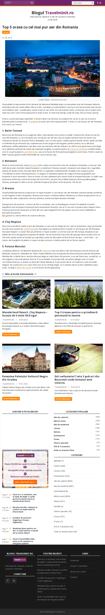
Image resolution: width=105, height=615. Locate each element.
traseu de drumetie (78, 149)
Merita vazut (60, 421)
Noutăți (57, 506)
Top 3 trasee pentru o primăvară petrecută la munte (76, 314)
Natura (57, 432)
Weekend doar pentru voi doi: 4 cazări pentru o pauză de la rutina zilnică (25, 530)
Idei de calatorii (61, 417)
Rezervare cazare (78, 571)
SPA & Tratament (62, 446)
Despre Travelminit (78, 566)
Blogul (53, 12)
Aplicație (57, 460)
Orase (6, 32)
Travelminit (33, 121)
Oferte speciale (61, 443)
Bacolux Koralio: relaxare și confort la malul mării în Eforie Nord (25, 509)
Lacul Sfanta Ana (30, 152)
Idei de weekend (61, 424)
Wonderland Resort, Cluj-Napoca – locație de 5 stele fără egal (25, 314)
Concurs (57, 470)
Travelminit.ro (8, 319)
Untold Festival (30, 229)
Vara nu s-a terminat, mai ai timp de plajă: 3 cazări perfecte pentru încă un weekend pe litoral (24, 497)
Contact (73, 577)
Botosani (33, 165)
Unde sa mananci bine (64, 450)
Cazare (57, 428)
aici (54, 154)
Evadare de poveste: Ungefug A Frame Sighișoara (22, 520)
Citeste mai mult (11, 334)
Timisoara (46, 250)
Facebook (74, 560)
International (59, 491)
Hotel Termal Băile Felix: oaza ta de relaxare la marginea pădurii (24, 541)
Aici (4, 215)
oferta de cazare (24, 267)
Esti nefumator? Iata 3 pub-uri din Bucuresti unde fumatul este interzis (77, 379)
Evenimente (59, 435)
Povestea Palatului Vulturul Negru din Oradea (25, 378)
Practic (57, 521)
